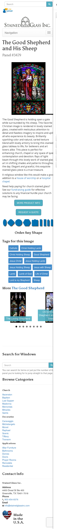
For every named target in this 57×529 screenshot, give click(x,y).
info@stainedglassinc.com (17, 505)
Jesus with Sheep (42, 267)
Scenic (5, 433)
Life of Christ (42, 273)
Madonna (6, 403)
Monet (5, 427)
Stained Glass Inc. (12, 483)
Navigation (11, 33)
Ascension (7, 394)
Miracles (6, 409)
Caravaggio (7, 421)
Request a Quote (28, 212)
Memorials (7, 406)
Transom (6, 439)
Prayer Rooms (9, 459)
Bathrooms (7, 450)
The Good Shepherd (28, 288)
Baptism (6, 397)
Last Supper (8, 400)
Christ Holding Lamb (31, 248)
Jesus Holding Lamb (35, 260)
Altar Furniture (9, 447)
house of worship (26, 178)
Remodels (7, 462)
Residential (7, 465)
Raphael (6, 430)
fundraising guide (21, 189)
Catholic (13, 248)
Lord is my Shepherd (20, 280)
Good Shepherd (41, 254)
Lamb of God (25, 273)
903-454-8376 (11, 499)
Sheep (37, 280)
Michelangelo (8, 424)
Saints (5, 412)
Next (50, 307)
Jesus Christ (15, 260)
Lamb (12, 273)
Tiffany (5, 436)
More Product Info (28, 202)
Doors (5, 456)
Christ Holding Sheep (20, 254)
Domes (5, 453)
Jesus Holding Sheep (20, 267)
